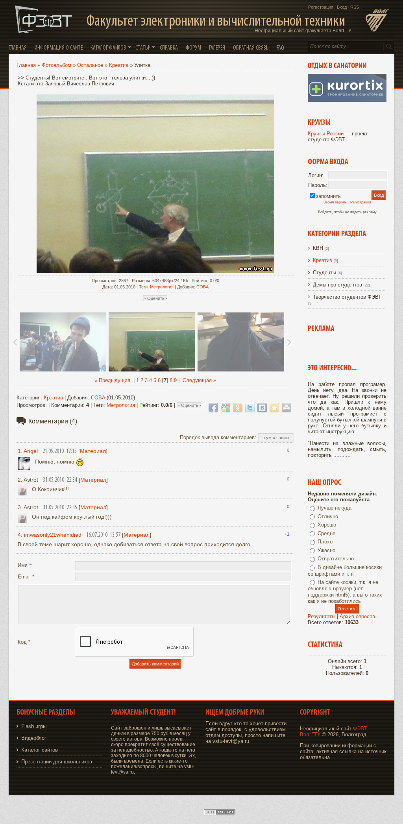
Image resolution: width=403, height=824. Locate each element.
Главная (26, 65)
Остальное (90, 65)
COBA (202, 287)
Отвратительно (336, 559)
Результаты (321, 616)
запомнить (328, 196)
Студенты (324, 272)
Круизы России (326, 134)
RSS (354, 7)
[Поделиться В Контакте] (262, 407)
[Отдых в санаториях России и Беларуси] (347, 100)
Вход (342, 7)
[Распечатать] (286, 407)
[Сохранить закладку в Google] (225, 407)
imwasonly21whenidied (52, 535)
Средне (326, 533)
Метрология (162, 287)
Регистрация (320, 7)
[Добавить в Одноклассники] (237, 407)
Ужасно (326, 550)
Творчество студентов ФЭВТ (347, 297)
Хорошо (327, 525)
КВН (318, 248)
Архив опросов (357, 616)
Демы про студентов (337, 285)
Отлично (328, 516)
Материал (93, 451)
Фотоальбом (56, 65)
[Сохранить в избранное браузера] (274, 407)
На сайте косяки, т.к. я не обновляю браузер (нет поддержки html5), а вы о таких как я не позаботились (345, 591)
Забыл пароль (335, 202)
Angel (31, 451)
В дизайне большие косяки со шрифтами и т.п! (345, 570)
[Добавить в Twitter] (250, 407)
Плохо (325, 542)
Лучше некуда (334, 508)
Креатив (118, 65)
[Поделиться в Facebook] (213, 407)
